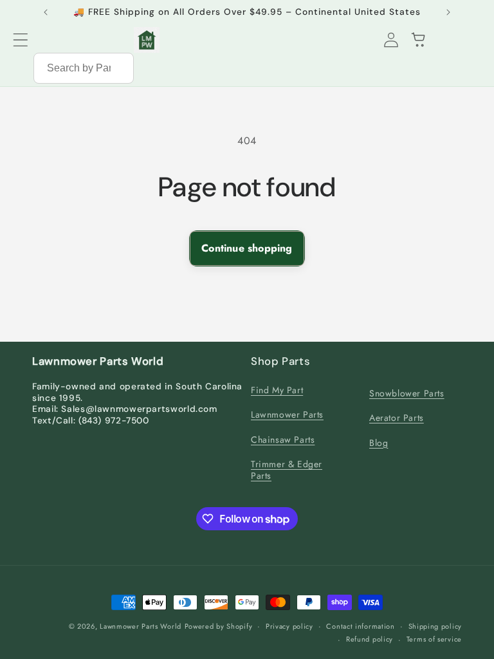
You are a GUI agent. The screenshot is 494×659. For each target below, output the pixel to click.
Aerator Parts (396, 417)
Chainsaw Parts (283, 439)
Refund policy (369, 639)
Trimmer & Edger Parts (286, 470)
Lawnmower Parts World (140, 626)
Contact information (360, 626)
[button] (20, 40)
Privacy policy (289, 626)
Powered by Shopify (219, 626)
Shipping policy (435, 626)
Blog (378, 442)
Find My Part (277, 390)
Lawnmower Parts (287, 414)
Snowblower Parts (406, 393)
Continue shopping (246, 248)
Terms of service (434, 639)
